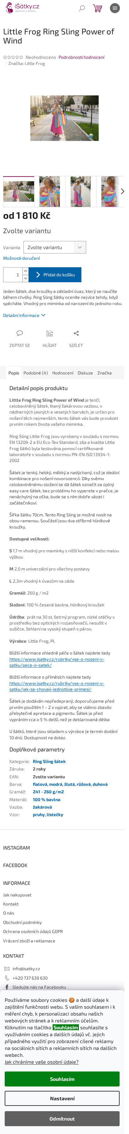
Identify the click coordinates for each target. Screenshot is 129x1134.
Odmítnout (62, 1118)
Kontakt (10, 903)
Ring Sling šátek (49, 761)
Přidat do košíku (59, 274)
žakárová (42, 807)
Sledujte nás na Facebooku (39, 987)
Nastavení (62, 1098)
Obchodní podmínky (22, 922)
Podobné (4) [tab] (35, 372)
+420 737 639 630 (30, 978)
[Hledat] (82, 8)
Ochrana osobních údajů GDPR (33, 931)
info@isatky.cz (26, 968)
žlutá (69, 784)
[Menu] (115, 8)
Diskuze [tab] (85, 372)
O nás (8, 913)
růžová (84, 784)
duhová (100, 784)
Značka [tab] (104, 372)
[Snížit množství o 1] (25, 278)
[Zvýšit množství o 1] (25, 271)
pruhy (39, 814)
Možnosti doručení (21, 258)
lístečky (55, 814)
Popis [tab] (13, 372)
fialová (40, 784)
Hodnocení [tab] (62, 372)
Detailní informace (21, 315)
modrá (55, 784)
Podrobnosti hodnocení (81, 57)
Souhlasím (62, 1079)
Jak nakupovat (17, 894)
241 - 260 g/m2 (48, 791)
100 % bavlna (46, 799)
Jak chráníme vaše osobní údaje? (42, 1062)
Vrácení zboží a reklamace (29, 940)
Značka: (26, 63)
